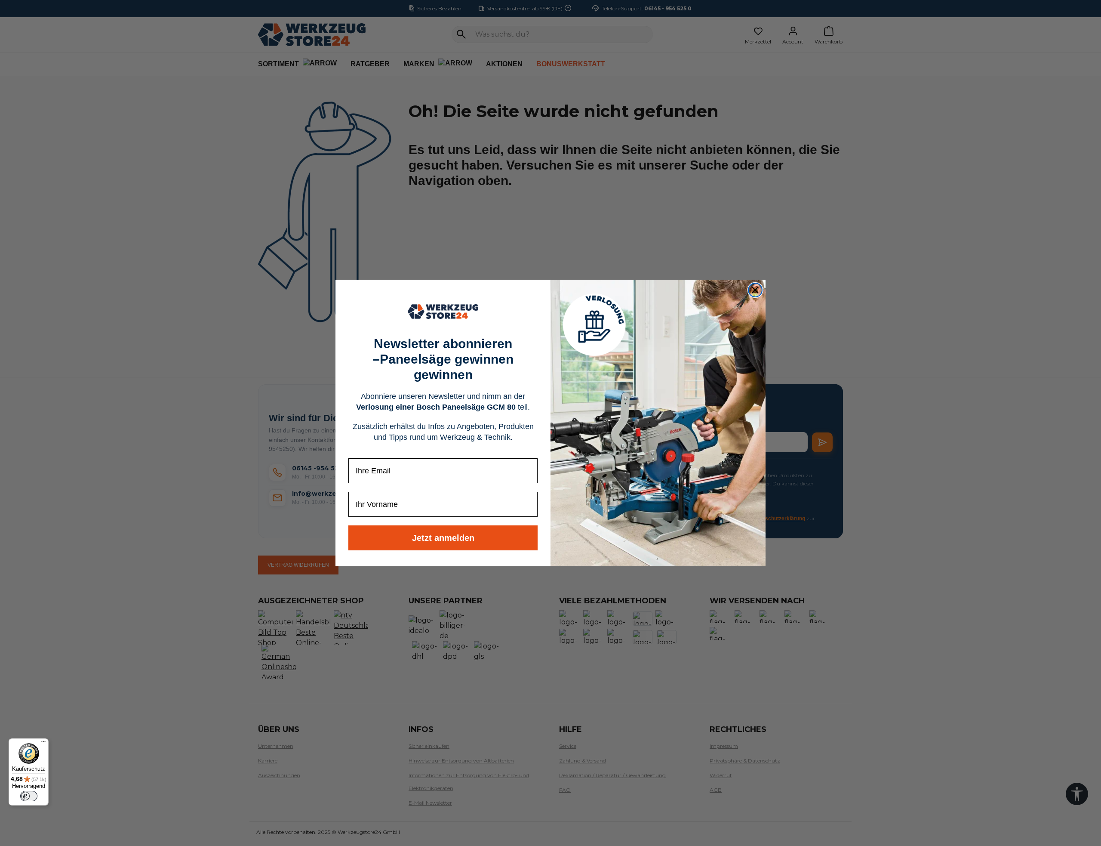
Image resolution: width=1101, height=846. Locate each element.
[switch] (28, 796)
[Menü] (43, 743)
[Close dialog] (755, 290)
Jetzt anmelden (443, 538)
